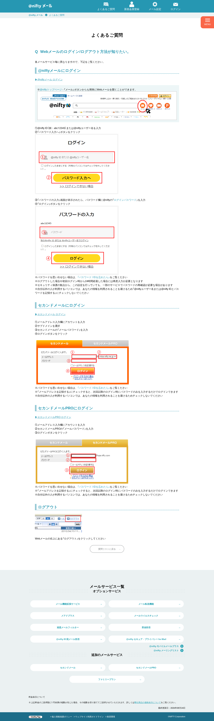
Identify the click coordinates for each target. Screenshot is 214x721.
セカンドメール (68, 667)
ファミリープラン (107, 679)
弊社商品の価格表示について (147, 702)
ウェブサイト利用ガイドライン (89, 716)
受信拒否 (146, 627)
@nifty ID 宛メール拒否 (68, 639)
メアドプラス (67, 615)
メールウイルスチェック (146, 615)
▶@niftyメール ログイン (49, 79)
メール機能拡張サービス (68, 603)
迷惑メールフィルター (68, 627)
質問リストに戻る (107, 548)
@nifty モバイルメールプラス (164, 646)
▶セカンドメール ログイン (50, 314)
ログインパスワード (125, 200)
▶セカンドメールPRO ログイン (53, 417)
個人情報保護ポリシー (62, 716)
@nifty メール (36, 14)
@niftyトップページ (51, 89)
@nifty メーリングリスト (166, 650)
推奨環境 (111, 716)
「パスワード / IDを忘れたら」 (94, 277)
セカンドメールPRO (146, 667)
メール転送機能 (146, 603)
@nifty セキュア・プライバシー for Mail (146, 639)
